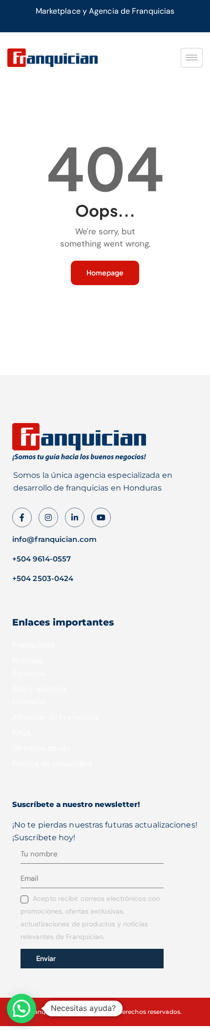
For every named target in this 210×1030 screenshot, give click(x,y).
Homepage (105, 272)
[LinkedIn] (74, 517)
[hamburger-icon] (192, 57)
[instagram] (48, 517)
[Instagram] (101, 517)
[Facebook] (22, 517)
